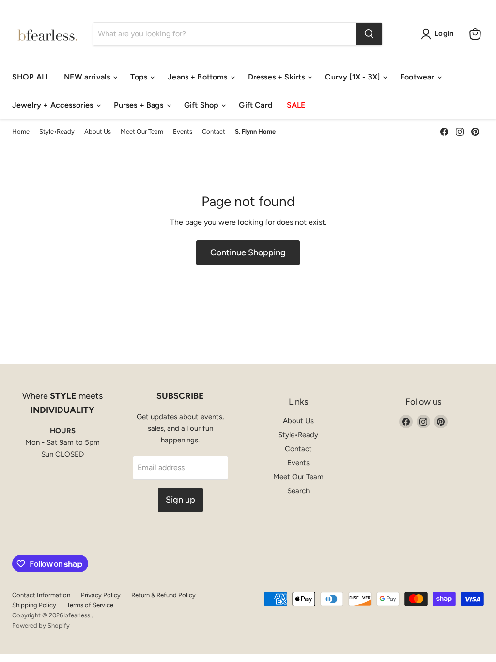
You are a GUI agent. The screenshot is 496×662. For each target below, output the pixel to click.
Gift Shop (202, 105)
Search (298, 491)
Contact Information (41, 595)
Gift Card (255, 105)
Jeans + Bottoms (199, 76)
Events (182, 131)
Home (21, 131)
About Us (97, 131)
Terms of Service (90, 605)
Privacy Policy (101, 595)
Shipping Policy (34, 605)
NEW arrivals (88, 76)
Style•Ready (57, 131)
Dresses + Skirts (277, 76)
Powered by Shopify (41, 625)
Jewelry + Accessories (53, 105)
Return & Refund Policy (163, 595)
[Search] (369, 34)
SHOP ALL (30, 76)
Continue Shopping (248, 252)
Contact (213, 131)
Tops (139, 76)
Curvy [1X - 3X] (353, 76)
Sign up (180, 499)
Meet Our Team (142, 131)
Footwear (418, 76)
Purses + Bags (140, 105)
